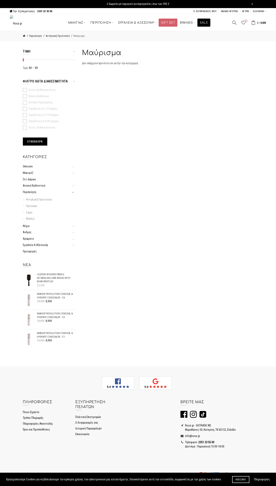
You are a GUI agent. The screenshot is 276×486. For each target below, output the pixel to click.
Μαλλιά (30, 218)
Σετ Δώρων (29, 179)
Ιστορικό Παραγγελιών (88, 428)
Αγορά (245, 11)
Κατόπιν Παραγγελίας (41, 102)
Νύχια (26, 226)
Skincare (28, 166)
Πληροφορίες (262, 479)
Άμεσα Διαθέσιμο (39, 96)
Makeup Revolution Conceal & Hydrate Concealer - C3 (55, 315)
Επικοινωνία (82, 434)
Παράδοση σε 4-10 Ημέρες (44, 115)
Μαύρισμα (79, 35)
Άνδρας (27, 232)
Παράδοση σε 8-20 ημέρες (44, 121)
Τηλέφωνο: (199, 442)
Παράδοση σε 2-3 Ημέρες (43, 108)
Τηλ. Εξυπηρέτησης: (32, 11)
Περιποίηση (35, 35)
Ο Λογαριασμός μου (205, 11)
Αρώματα (28, 238)
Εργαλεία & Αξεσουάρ (35, 245)
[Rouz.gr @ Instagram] (192, 416)
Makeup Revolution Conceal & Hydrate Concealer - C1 (55, 335)
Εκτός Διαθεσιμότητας (42, 89)
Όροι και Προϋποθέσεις (36, 429)
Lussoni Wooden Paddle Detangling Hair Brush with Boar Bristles (53, 278)
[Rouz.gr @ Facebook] (183, 416)
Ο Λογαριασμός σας (86, 422)
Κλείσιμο (241, 479)
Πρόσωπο (31, 206)
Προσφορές (30, 251)
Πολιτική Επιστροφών (88, 417)
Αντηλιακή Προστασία (58, 35)
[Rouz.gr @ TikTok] (201, 416)
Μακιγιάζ (28, 172)
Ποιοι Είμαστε (31, 412)
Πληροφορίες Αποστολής (38, 423)
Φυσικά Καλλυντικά (34, 185)
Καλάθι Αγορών (229, 11)
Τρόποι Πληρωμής (33, 417)
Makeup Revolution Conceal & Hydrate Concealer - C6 (55, 295)
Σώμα (29, 212)
